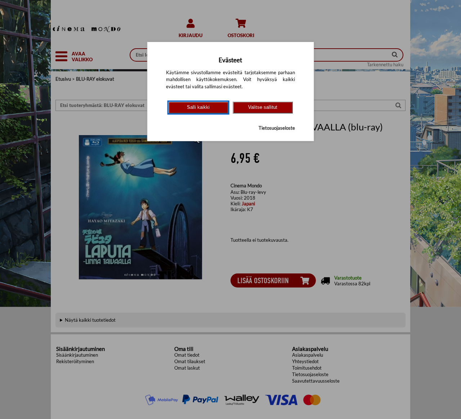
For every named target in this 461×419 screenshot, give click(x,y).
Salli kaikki (198, 107)
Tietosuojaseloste (277, 128)
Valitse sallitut (262, 107)
